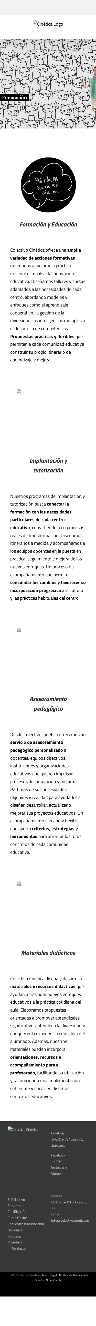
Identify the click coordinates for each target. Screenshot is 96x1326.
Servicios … (16, 1205)
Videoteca (15, 1242)
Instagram (59, 1167)
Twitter (56, 1161)
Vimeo (56, 1173)
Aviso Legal (49, 1275)
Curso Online (17, 1217)
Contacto (18, 1248)
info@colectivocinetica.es (70, 1220)
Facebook (58, 1155)
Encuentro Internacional (26, 1223)
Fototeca (14, 1236)
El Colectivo (16, 1199)
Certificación (17, 1211)
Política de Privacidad (73, 1275)
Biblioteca (15, 1230)
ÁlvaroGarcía (53, 1280)
